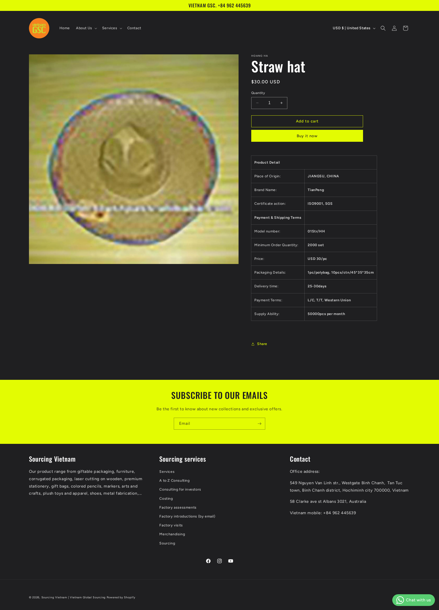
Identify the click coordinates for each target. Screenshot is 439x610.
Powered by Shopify (121, 597)
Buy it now (307, 136)
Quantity (258, 93)
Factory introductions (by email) (187, 516)
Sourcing (167, 543)
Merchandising (172, 534)
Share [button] (262, 344)
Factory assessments (177, 507)
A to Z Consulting (174, 480)
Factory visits (171, 525)
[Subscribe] (259, 424)
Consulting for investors (180, 489)
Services (167, 472)
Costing (166, 498)
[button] (86, 28)
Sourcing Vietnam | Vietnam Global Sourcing (73, 597)
